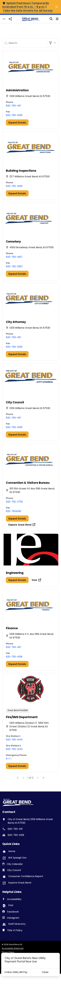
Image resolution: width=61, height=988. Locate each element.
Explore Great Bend (19, 524)
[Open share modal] (10, 19)
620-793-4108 (14, 115)
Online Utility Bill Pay (15, 972)
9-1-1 (8, 758)
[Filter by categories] (52, 43)
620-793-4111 (13, 105)
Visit (34, 580)
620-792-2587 (14, 266)
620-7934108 (13, 511)
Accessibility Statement (13, 948)
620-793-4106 (14, 186)
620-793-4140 (14, 739)
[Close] (57, 7)
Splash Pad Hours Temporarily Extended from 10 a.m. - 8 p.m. (25, 5)
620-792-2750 (14, 501)
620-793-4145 (14, 749)
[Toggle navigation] (4, 19)
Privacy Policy (8, 952)
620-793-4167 (14, 257)
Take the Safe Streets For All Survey (28, 10)
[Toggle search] (51, 19)
